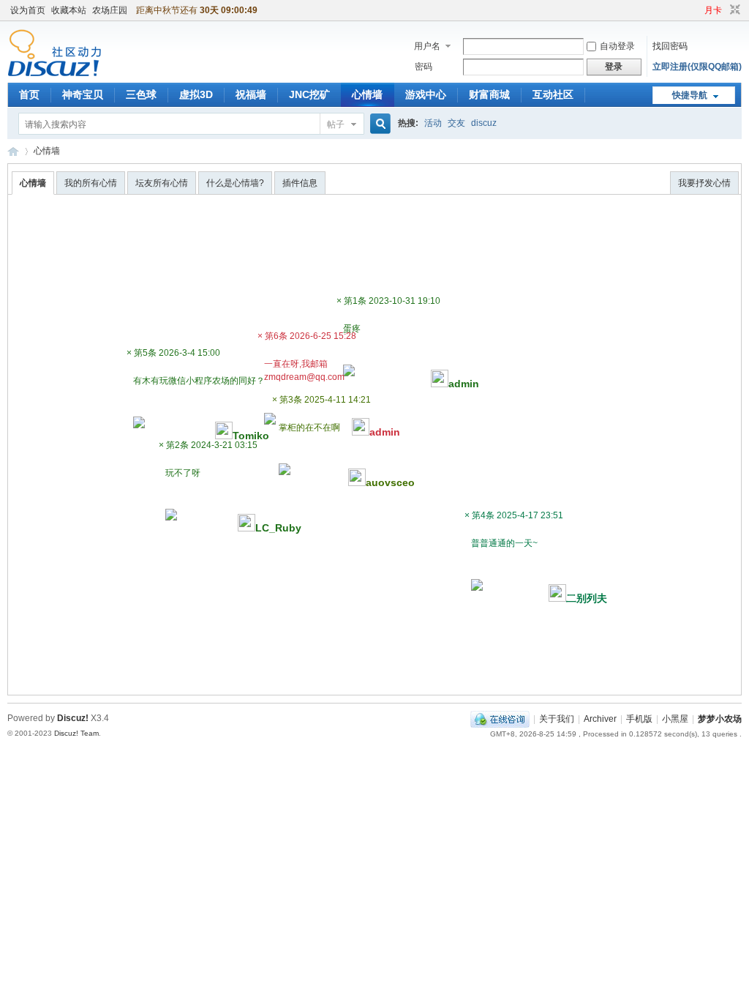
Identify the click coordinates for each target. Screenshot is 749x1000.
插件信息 (299, 183)
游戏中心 (425, 94)
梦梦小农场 (720, 719)
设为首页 (27, 10)
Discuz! (73, 718)
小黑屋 (675, 719)
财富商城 (489, 94)
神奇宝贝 (82, 94)
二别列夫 (586, 598)
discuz (484, 123)
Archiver (600, 719)
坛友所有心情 (161, 183)
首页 (29, 94)
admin (384, 432)
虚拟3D (196, 94)
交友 (456, 123)
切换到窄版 (733, 10)
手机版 (639, 719)
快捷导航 (689, 95)
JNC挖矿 (309, 94)
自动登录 (617, 46)
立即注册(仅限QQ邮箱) (697, 66)
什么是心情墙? (235, 183)
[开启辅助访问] (697, 10)
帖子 (336, 124)
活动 (433, 123)
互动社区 (552, 94)
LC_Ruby (278, 528)
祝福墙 (251, 94)
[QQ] (500, 719)
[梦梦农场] (54, 74)
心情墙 (367, 94)
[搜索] (378, 124)
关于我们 (556, 719)
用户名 (427, 46)
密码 (423, 66)
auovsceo (390, 482)
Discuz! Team (76, 733)
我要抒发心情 (704, 183)
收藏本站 (68, 10)
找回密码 (670, 46)
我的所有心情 (90, 183)
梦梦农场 (13, 151)
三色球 (141, 94)
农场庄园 (109, 10)
